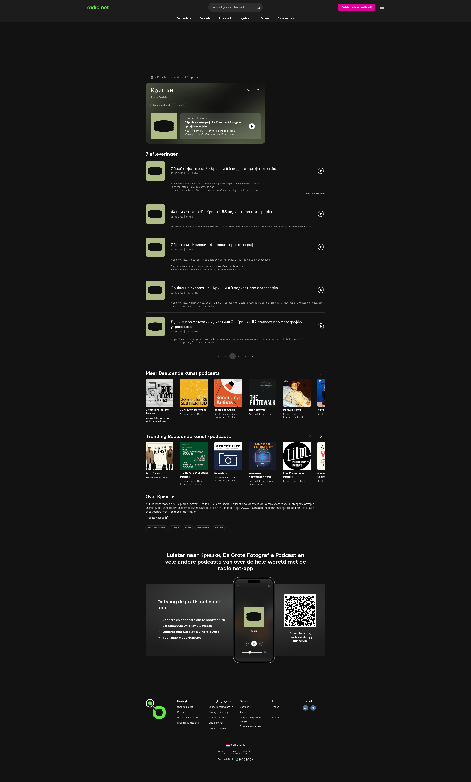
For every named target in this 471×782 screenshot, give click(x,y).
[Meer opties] (258, 89)
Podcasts (205, 18)
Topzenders (184, 18)
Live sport (225, 18)
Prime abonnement (251, 726)
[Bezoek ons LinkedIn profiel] (305, 708)
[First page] (219, 356)
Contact (244, 707)
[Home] (151, 77)
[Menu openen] (382, 7)
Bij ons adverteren (187, 717)
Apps (243, 712)
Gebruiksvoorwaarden (220, 707)
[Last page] (252, 356)
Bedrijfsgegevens (218, 717)
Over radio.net (185, 707)
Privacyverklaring (218, 712)
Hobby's (180, 105)
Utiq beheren (215, 723)
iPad (273, 712)
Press (180, 712)
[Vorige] (310, 371)
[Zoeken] (258, 7)
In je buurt (246, 18)
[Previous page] (226, 356)
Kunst (188, 528)
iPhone (275, 707)
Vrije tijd (219, 528)
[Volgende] (320, 371)
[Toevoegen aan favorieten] (249, 89)
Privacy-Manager (218, 728)
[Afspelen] (252, 126)
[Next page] (245, 356)
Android (275, 717)
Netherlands (237, 745)
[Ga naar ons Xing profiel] (313, 708)
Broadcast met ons (188, 723)
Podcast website (155, 517)
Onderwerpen (286, 18)
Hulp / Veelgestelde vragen (251, 719)
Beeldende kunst (161, 105)
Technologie (203, 528)
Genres (265, 18)
